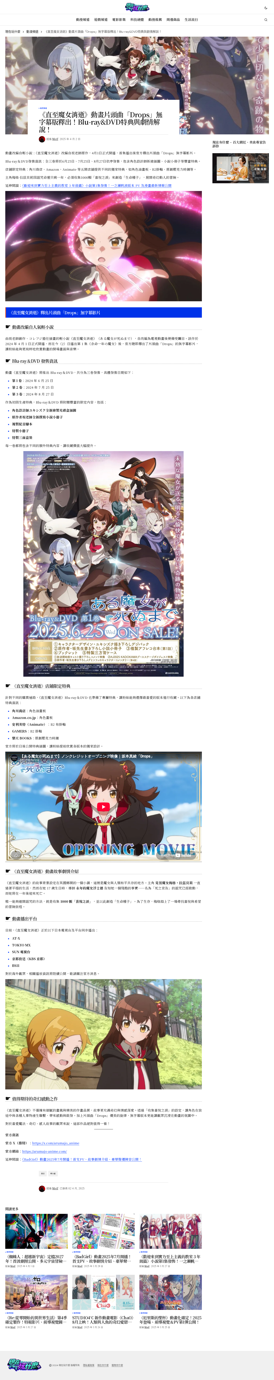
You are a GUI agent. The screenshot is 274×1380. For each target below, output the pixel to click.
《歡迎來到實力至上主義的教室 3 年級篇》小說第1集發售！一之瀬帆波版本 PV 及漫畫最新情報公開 (97, 185)
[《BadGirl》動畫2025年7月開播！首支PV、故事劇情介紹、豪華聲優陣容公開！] (103, 1231)
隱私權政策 (88, 1365)
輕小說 (53, 1173)
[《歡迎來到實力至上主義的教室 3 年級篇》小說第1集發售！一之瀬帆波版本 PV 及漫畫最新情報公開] (170, 1231)
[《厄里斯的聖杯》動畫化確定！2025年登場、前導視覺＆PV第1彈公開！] (170, 1292)
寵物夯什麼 (117, 1365)
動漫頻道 (32, 32)
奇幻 (42, 1173)
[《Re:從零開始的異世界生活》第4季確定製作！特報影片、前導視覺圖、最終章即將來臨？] (36, 1292)
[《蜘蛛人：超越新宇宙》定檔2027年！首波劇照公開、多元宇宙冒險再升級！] (36, 1231)
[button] (266, 7)
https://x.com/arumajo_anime (55, 1143)
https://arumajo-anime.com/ (44, 1151)
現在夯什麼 (103, 1365)
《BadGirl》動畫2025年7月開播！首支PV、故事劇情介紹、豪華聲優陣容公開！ (82, 1159)
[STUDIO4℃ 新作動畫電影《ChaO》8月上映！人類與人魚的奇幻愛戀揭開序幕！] (103, 1292)
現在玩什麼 (12, 32)
